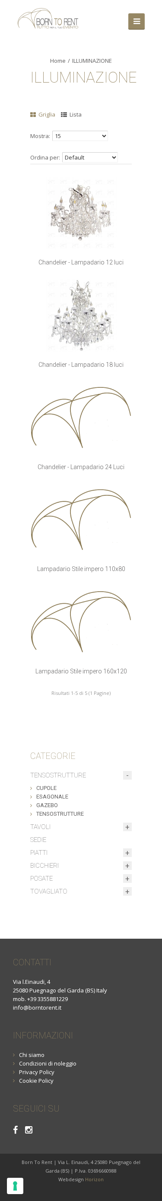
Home (58, 61)
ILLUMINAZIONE (92, 61)
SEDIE (38, 840)
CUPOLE (46, 788)
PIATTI (39, 853)
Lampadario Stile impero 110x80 (81, 568)
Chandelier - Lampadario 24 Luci (81, 467)
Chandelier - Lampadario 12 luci (81, 262)
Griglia (46, 114)
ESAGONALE (52, 796)
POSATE (41, 878)
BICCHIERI (44, 865)
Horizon (94, 1179)
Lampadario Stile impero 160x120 (81, 671)
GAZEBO (47, 805)
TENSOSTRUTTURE (58, 775)
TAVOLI (40, 827)
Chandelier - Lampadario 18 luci (81, 364)
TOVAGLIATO (48, 891)
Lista (75, 114)
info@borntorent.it (37, 1007)
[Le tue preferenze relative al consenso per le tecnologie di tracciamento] (15, 1186)
